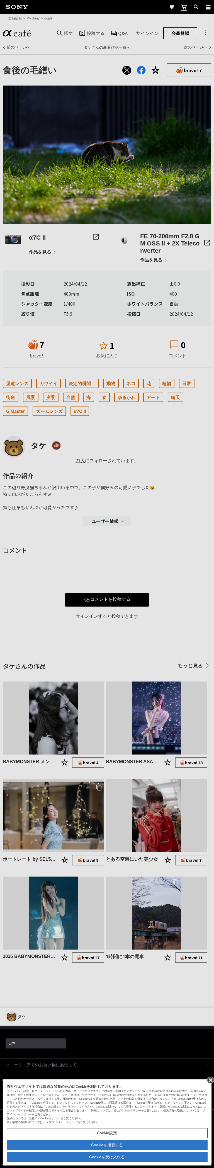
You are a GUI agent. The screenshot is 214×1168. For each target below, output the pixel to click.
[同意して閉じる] (210, 1080)
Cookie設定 (107, 1133)
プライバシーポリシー (63, 1122)
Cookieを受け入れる (107, 1157)
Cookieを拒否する (107, 1145)
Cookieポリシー (50, 1118)
